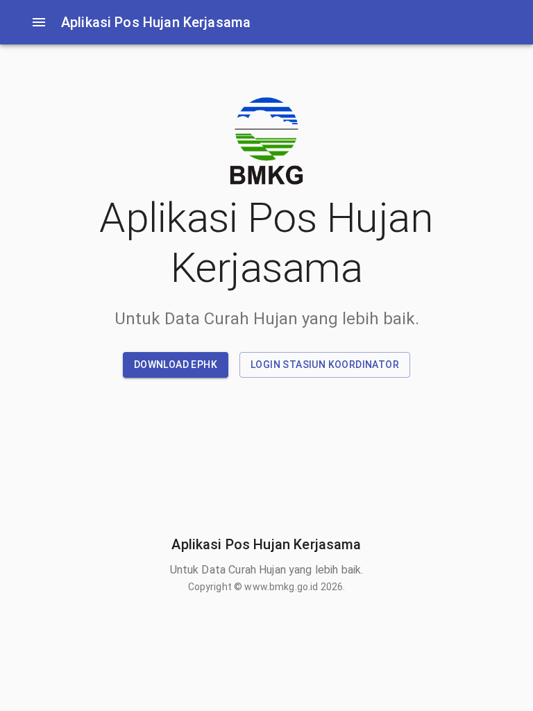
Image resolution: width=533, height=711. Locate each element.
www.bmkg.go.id (281, 586)
